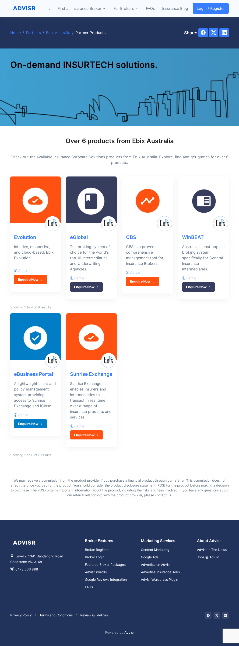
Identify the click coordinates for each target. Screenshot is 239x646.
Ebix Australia (58, 32)
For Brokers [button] (123, 8)
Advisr (129, 632)
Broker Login (94, 557)
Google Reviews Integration (106, 579)
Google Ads (149, 557)
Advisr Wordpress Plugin (159, 579)
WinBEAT (193, 237)
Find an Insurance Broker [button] (79, 8)
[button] (48, 8)
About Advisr (209, 540)
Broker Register (97, 550)
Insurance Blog (175, 8)
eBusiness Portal (33, 374)
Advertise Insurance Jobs (160, 572)
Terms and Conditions (56, 615)
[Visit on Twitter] (217, 615)
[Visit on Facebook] (208, 615)
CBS (131, 237)
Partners (33, 32)
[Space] (24, 542)
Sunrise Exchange (91, 374)
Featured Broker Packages (105, 565)
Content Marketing (155, 550)
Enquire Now (28, 279)
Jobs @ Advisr (208, 557)
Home (15, 32)
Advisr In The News (212, 550)
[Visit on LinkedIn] (225, 615)
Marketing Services (158, 540)
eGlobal (79, 237)
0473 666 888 (26, 569)
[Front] (24, 8)
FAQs (150, 8)
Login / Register (211, 8)
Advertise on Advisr (156, 565)
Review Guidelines (94, 615)
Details (22, 271)
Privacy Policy (21, 615)
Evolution (25, 237)
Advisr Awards (96, 572)
